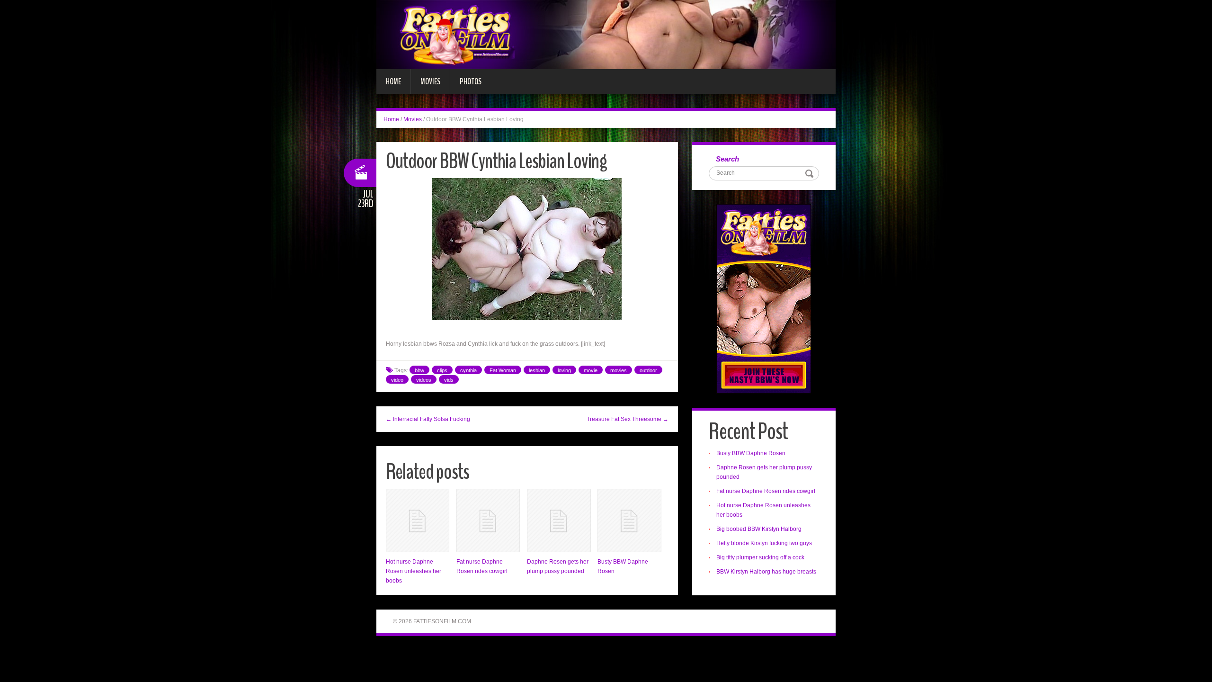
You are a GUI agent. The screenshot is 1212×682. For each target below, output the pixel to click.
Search (727, 159)
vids (449, 380)
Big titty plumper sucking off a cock (760, 557)
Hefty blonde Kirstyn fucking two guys (764, 543)
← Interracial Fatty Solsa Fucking (428, 419)
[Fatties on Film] (606, 34)
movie (590, 370)
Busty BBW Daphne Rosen (750, 453)
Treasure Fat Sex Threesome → (627, 419)
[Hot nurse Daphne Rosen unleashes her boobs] (417, 520)
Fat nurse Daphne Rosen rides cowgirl (765, 491)
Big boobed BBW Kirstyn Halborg (759, 529)
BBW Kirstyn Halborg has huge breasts (766, 571)
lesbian (537, 370)
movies (618, 370)
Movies (430, 81)
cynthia (468, 370)
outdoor (648, 370)
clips (442, 370)
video (397, 380)
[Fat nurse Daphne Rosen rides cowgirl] (488, 520)
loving (564, 370)
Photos (470, 81)
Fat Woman (503, 370)
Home (393, 81)
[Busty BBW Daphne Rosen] (629, 520)
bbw (419, 370)
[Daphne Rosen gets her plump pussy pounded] (558, 520)
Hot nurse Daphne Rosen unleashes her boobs (413, 571)
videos (423, 380)
